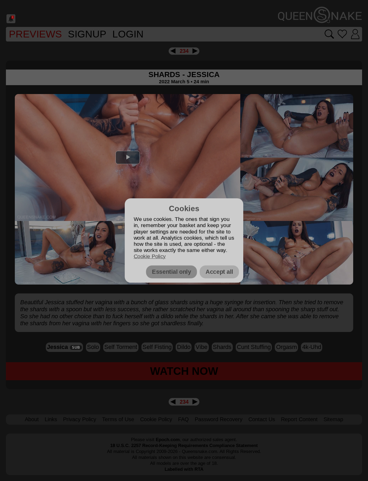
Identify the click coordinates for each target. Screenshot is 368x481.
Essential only (171, 271)
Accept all (219, 271)
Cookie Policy (150, 256)
